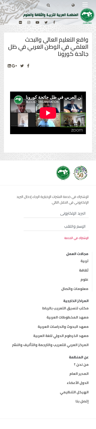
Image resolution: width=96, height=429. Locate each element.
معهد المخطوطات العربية (68, 317)
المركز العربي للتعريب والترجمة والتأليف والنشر (50, 345)
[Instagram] (28, 22)
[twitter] (46, 22)
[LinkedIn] (9, 65)
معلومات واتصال (74, 288)
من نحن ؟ (81, 364)
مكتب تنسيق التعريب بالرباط (65, 308)
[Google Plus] (14, 65)
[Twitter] (22, 65)
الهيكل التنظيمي (74, 392)
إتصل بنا (82, 401)
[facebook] (54, 22)
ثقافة (83, 270)
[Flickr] (20, 22)
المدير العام (79, 373)
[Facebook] (28, 65)
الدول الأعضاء (78, 382)
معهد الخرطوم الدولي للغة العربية (61, 335)
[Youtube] (37, 22)
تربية (84, 261)
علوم (84, 279)
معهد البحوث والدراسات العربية (63, 326)
